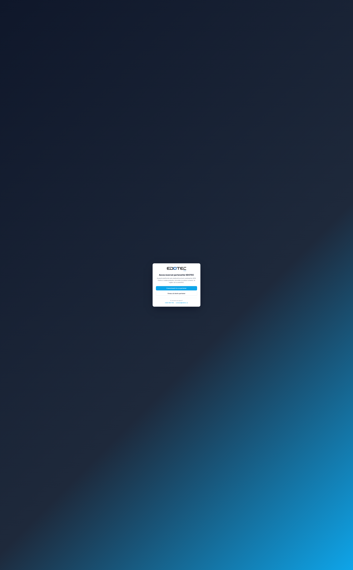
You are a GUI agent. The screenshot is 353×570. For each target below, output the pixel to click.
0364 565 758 (169, 302)
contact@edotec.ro (182, 302)
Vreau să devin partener (176, 293)
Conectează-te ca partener (176, 288)
